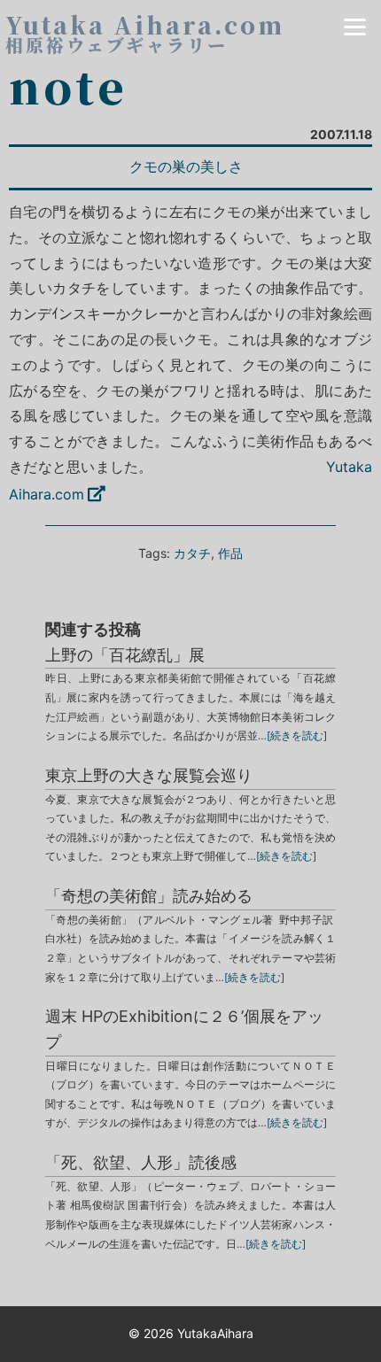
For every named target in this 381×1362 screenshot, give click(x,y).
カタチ (192, 553)
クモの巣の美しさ (186, 166)
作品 (230, 553)
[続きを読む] (297, 735)
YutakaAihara (215, 1333)
